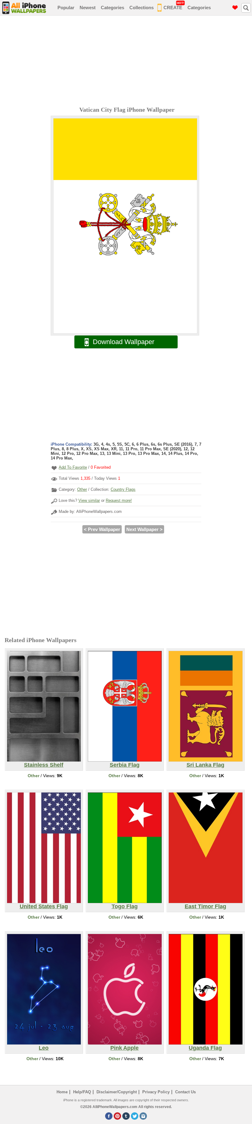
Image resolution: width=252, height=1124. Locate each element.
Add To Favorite (73, 467)
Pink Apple (124, 1048)
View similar (89, 500)
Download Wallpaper (123, 342)
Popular (65, 7)
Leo (44, 1048)
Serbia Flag (125, 765)
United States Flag (44, 906)
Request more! (119, 500)
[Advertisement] (127, 62)
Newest (88, 7)
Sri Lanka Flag (205, 765)
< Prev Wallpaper (102, 529)
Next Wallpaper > (144, 529)
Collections (141, 7)
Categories (112, 7)
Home (62, 1092)
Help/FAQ (82, 1092)
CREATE (173, 5)
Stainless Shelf (43, 765)
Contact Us (185, 1092)
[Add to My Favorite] (54, 468)
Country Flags (123, 489)
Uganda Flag (205, 1048)
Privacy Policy (156, 1092)
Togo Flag (125, 906)
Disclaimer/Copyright (116, 1092)
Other (82, 489)
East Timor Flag (205, 906)
